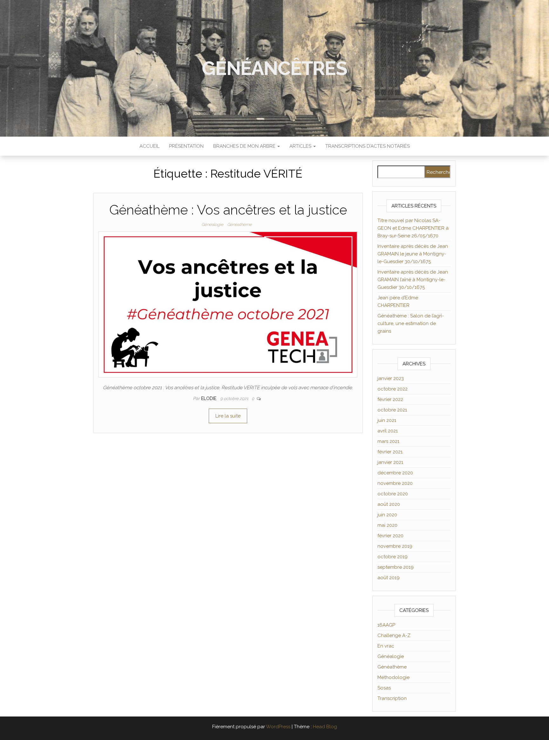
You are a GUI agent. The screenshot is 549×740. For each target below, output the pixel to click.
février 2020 (390, 536)
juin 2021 (386, 420)
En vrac (385, 646)
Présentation (186, 146)
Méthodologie (393, 677)
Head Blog (325, 727)
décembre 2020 (395, 473)
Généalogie (212, 224)
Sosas (384, 688)
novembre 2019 (394, 546)
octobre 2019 (392, 557)
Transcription (392, 698)
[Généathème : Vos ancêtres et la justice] (227, 304)
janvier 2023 (390, 378)
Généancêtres (274, 68)
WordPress (278, 727)
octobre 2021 (392, 410)
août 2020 (388, 504)
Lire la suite (228, 416)
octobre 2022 (392, 389)
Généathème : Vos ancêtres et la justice (228, 210)
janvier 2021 (390, 462)
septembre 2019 (395, 567)
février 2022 (390, 399)
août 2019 (388, 577)
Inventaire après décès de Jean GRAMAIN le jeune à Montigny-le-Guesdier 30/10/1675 (412, 253)
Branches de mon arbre (245, 146)
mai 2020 (387, 525)
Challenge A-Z (393, 635)
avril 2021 (387, 431)
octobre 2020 (392, 494)
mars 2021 (388, 441)
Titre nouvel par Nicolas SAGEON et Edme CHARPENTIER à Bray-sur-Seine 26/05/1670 (413, 228)
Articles (301, 146)
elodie (209, 398)
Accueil (149, 146)
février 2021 (390, 452)
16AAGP (386, 625)
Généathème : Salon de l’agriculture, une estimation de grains (410, 323)
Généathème (239, 224)
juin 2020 (387, 515)
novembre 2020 (395, 483)
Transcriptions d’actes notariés (367, 146)
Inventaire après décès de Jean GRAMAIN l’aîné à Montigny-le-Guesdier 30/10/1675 (412, 279)
